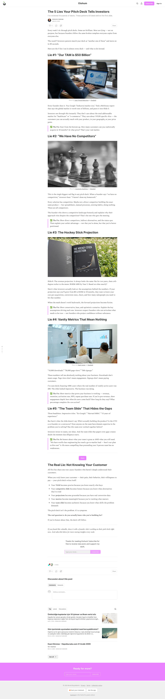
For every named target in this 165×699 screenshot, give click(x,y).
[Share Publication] (141, 3)
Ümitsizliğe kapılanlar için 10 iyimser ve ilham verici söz (72, 614)
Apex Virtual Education (82, 100)
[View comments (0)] (56, 26)
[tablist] (56, 585)
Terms (88, 685)
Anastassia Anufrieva (81, 189)
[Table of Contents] (2, 349)
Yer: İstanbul (52, 647)
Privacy (83, 685)
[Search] (137, 3)
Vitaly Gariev (81, 365)
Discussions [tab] (62, 609)
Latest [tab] (55, 609)
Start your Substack (77, 690)
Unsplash (93, 100)
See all (51, 657)
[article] (82, 619)
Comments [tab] (52, 585)
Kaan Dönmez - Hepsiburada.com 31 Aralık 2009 (69, 644)
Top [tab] (50, 609)
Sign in (159, 3)
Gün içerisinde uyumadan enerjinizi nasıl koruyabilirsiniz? (73, 629)
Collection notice (97, 685)
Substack (73, 695)
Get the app (92, 690)
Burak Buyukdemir (57, 19)
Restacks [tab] (60, 585)
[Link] (45, 54)
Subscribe (149, 3)
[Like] (49, 624)
